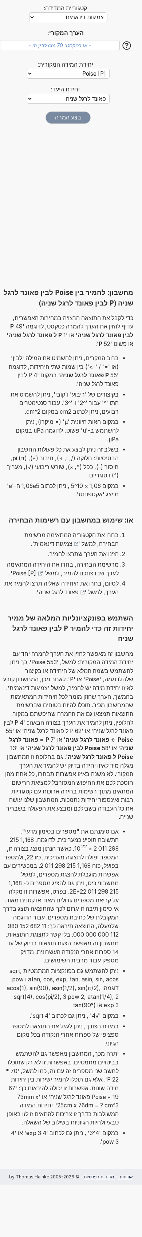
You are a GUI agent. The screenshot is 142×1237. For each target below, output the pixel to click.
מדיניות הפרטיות (99, 1176)
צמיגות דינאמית (53, 543)
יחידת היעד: (65, 89)
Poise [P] (24, 573)
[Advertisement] (71, 206)
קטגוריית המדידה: (65, 8)
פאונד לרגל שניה (59, 592)
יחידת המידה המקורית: (65, 64)
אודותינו (125, 1176)
